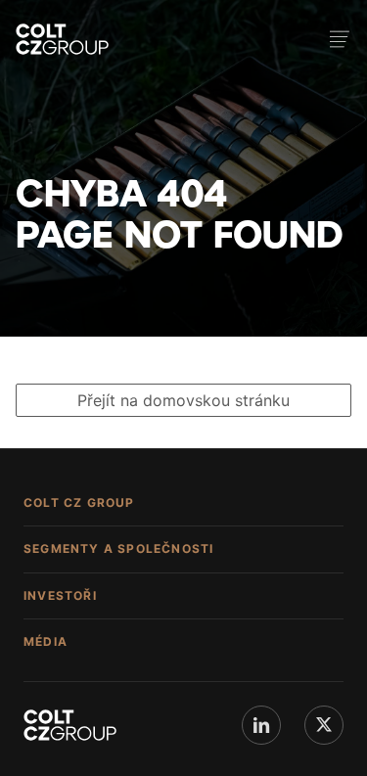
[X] (324, 725)
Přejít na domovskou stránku (183, 400)
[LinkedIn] (261, 725)
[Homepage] (62, 39)
